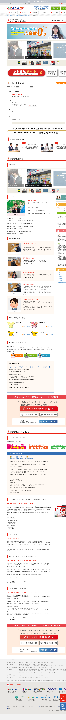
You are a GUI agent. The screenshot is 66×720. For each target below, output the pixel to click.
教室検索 (44, 12)
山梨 (26, 670)
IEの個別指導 (34, 12)
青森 (27, 669)
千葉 (61, 669)
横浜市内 (54, 669)
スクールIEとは (13, 12)
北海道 (25, 669)
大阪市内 (57, 670)
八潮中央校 (60, 280)
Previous (9, 50)
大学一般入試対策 (35, 665)
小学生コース (22, 664)
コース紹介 (23, 12)
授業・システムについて (24, 675)
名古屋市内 (39, 670)
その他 (46, 669)
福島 (38, 669)
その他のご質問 (40, 675)
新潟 (22, 670)
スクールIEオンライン (59, 665)
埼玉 (64, 669)
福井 (33, 670)
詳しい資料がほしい (46, 677)
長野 (24, 670)
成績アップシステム (41, 667)
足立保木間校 (60, 276)
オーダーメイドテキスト (50, 667)
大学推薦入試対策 (42, 665)
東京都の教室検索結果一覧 (24, 15)
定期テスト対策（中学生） (42, 664)
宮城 (34, 669)
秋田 (32, 669)
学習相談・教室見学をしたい (36, 677)
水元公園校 (60, 278)
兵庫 (64, 670)
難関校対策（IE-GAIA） (50, 665)
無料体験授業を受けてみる (24, 677)
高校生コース (34, 664)
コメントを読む (27, 326)
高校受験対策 (28, 665)
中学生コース (28, 664)
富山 (28, 670)
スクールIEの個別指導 (24, 667)
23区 (44, 669)
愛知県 (35, 670)
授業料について (33, 675)
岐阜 (46, 670)
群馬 (20, 670)
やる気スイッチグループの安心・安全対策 (46, 662)
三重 (51, 670)
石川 (30, 670)
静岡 (48, 670)
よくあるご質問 (55, 12)
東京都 (41, 669)
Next (60, 62)
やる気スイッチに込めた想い (32, 662)
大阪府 (53, 670)
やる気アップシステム (32, 667)
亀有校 (59, 274)
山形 (36, 669)
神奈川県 (50, 669)
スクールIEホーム (10, 15)
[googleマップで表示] (32, 105)
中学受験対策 (22, 665)
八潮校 (59, 272)
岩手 (30, 669)
